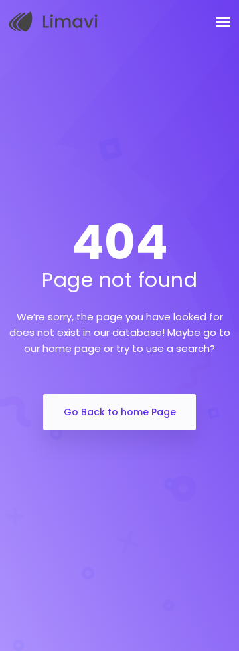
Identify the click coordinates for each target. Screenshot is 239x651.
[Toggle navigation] (223, 22)
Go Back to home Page (120, 411)
